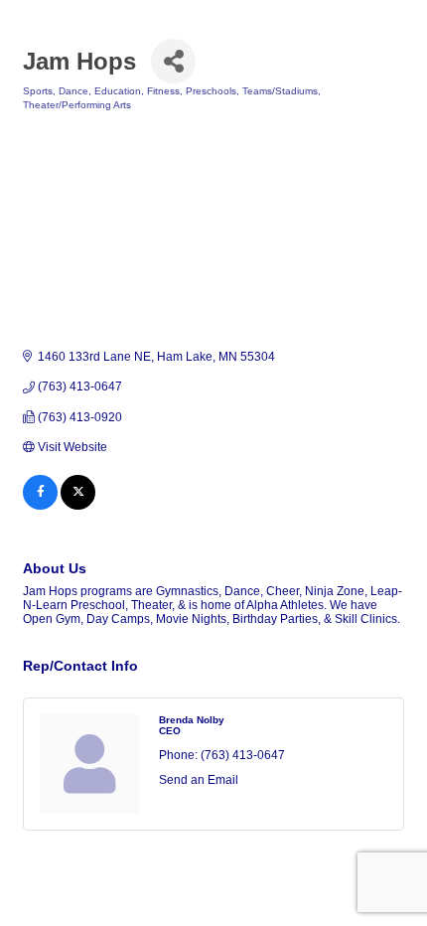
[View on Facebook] (40, 506)
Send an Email (198, 780)
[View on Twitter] (78, 506)
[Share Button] (173, 61)
